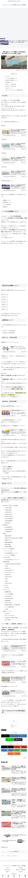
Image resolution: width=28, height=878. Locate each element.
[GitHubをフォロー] (7, 750)
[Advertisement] (14, 23)
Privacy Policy (7, 869)
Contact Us (14, 873)
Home (7, 867)
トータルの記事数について (11, 78)
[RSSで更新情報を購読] (14, 753)
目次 (12, 73)
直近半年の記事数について (11, 80)
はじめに (8, 76)
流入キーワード (9, 88)
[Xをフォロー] (7, 747)
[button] (18, 739)
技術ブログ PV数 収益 (20, 869)
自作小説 (21, 871)
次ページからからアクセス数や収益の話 (14, 90)
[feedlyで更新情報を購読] (20, 750)
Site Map (21, 867)
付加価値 (4, 729)
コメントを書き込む (14, 851)
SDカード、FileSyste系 (11, 84)
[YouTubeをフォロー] (20, 747)
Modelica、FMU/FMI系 (11, 86)
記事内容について (10, 82)
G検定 (7, 871)
